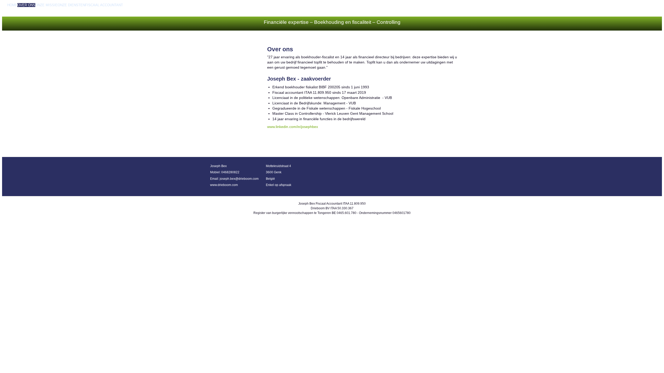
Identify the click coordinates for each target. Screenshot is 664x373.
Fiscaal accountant (104, 5)
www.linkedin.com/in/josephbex (292, 127)
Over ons (26, 5)
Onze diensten (71, 5)
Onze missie (46, 5)
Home (12, 5)
